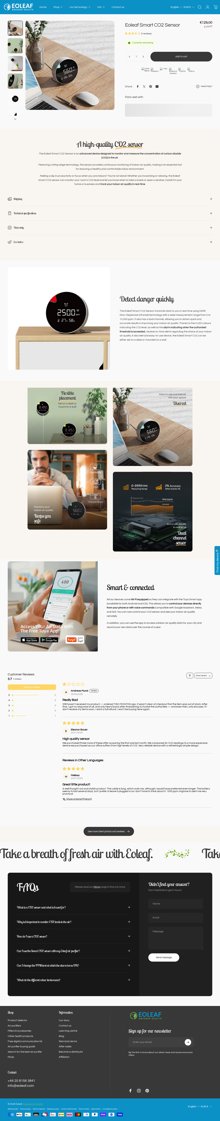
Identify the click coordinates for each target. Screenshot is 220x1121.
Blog (61, 1036)
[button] (176, 7)
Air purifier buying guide (21, 1046)
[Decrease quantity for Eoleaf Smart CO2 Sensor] (129, 56)
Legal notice (95, 1109)
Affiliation (64, 1057)
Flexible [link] (67, 395)
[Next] (106, 70)
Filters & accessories (19, 1031)
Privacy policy (25, 1109)
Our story (64, 1020)
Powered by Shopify (33, 1104)
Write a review (32, 687)
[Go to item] (15, 28)
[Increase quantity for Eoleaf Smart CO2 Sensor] (144, 56)
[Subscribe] (188, 1042)
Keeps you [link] (42, 518)
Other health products (20, 1036)
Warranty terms (68, 1041)
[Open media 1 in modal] (70, 65)
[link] (179, 403)
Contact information (69, 1109)
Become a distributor (71, 1051)
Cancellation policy (109, 1109)
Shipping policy (53, 1109)
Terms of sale (84, 1109)
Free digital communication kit (25, 1041)
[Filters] (190, 675)
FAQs (97, 887)
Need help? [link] (206, 86)
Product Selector (17, 1020)
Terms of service (39, 1109)
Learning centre (68, 1031)
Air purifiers (14, 1025)
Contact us (65, 1025)
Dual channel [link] (179, 538)
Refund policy (13, 1109)
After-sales (65, 1046)
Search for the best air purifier (25, 1051)
